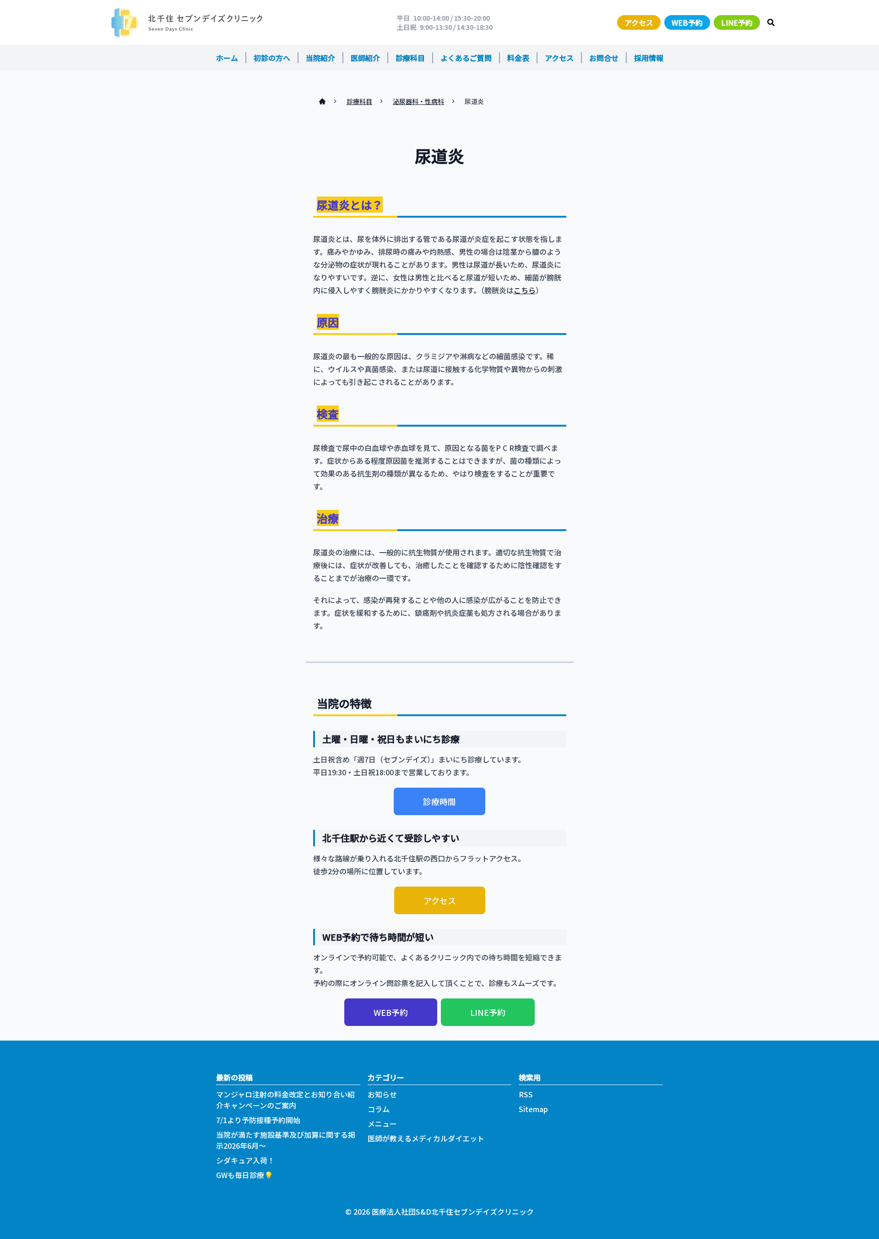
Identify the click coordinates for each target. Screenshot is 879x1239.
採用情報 (648, 57)
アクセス (638, 22)
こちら (525, 290)
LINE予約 (737, 22)
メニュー (382, 1123)
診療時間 (439, 801)
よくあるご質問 (466, 57)
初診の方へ (272, 57)
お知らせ (382, 1094)
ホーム (227, 57)
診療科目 (410, 57)
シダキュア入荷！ (245, 1160)
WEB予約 (687, 22)
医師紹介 (365, 57)
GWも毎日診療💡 (244, 1174)
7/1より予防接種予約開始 (258, 1119)
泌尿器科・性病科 (418, 101)
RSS (526, 1094)
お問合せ (604, 57)
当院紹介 (320, 57)
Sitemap (533, 1108)
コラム (379, 1108)
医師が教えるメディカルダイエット (426, 1138)
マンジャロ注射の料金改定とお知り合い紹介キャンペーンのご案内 (285, 1100)
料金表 (518, 57)
